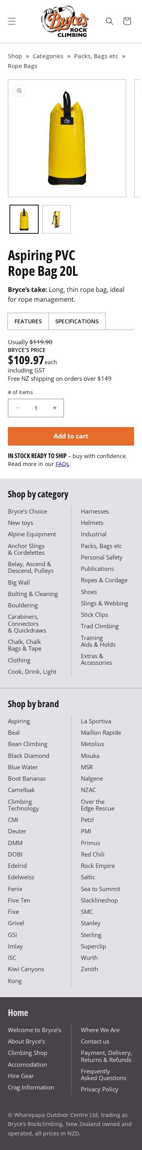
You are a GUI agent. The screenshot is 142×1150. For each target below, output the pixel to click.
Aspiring (19, 721)
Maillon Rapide (101, 732)
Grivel (16, 923)
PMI (86, 831)
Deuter (17, 831)
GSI (12, 935)
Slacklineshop (99, 900)
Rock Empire (98, 865)
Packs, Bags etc (96, 56)
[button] (12, 21)
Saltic (88, 877)
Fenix (15, 889)
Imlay (15, 946)
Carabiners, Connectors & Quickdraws (27, 623)
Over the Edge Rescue (97, 805)
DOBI (15, 854)
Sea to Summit (100, 889)
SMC (87, 911)
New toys (20, 522)
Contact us (95, 1041)
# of (20, 392)
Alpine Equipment (32, 534)
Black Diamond (28, 755)
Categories (48, 56)
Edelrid (17, 865)
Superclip (93, 946)
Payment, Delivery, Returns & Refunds (106, 1056)
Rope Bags (22, 66)
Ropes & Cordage (104, 580)
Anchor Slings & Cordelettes (26, 549)
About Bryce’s (26, 1041)
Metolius (92, 744)
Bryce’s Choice (27, 511)
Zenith (89, 969)
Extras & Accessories (96, 659)
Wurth (89, 957)
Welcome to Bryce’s (34, 1030)
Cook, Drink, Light (32, 671)
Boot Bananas (27, 778)
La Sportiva (96, 721)
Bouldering (23, 605)
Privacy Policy (99, 1089)
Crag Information (31, 1087)
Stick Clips (94, 614)
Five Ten (19, 900)
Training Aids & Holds (98, 641)
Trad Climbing (100, 626)
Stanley (91, 923)
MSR (87, 767)
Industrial (93, 534)
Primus (90, 843)
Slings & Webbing (104, 603)
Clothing (19, 660)
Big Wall (19, 582)
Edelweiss (21, 877)
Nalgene (92, 778)
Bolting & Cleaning (33, 594)
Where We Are (100, 1030)
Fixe (13, 911)
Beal (14, 732)
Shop (15, 56)
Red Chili (93, 854)
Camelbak (21, 790)
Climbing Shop (27, 1052)
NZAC (88, 790)
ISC (12, 957)
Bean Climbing (27, 744)
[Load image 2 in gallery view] (56, 219)
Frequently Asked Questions (103, 1074)
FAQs (62, 464)
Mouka (90, 755)
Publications (97, 568)
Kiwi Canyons (26, 969)
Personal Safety (102, 557)
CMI (13, 820)
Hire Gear (21, 1076)
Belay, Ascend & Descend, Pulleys (31, 567)
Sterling (91, 935)
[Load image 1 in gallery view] (24, 219)
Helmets (92, 522)
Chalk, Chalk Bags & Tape (24, 645)
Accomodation (27, 1064)
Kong (15, 981)
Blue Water (23, 767)
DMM (15, 843)
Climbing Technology (23, 805)
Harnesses (95, 511)
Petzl (87, 820)
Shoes (89, 592)
